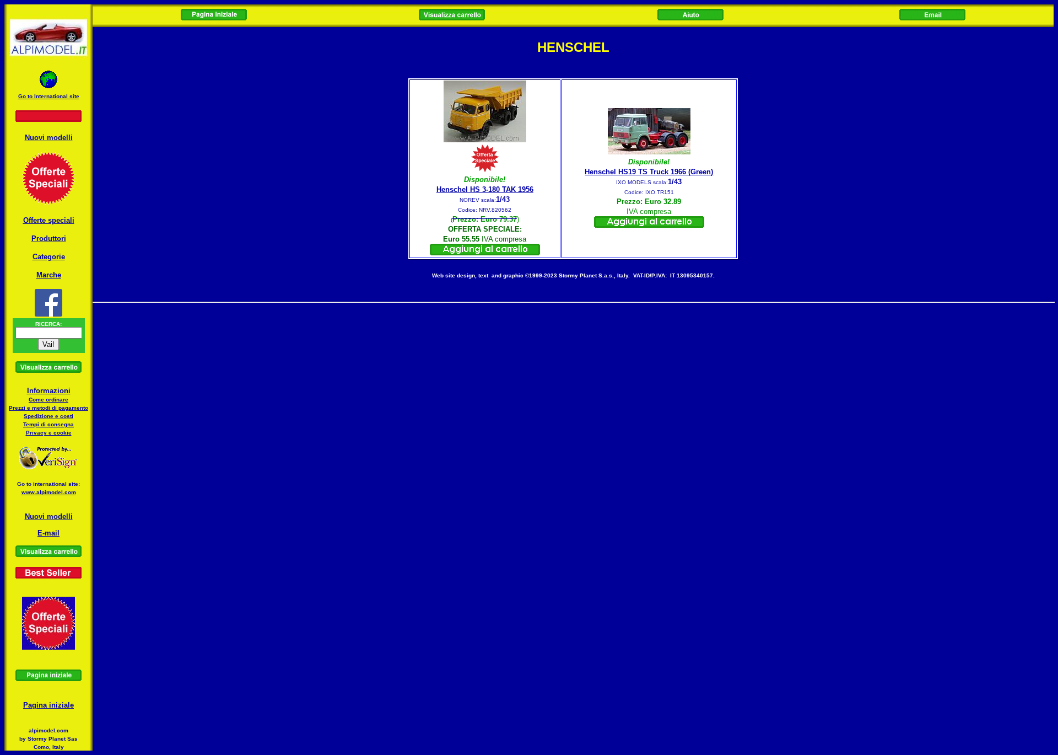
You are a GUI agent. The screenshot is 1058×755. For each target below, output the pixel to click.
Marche (48, 275)
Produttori (48, 238)
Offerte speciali (48, 220)
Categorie (49, 257)
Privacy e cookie (49, 433)
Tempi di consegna (48, 424)
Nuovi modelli (49, 137)
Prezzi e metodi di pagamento (48, 408)
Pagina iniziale (48, 705)
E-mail (48, 533)
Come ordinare (48, 400)
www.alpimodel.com (48, 492)
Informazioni (49, 391)
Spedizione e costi (48, 416)
